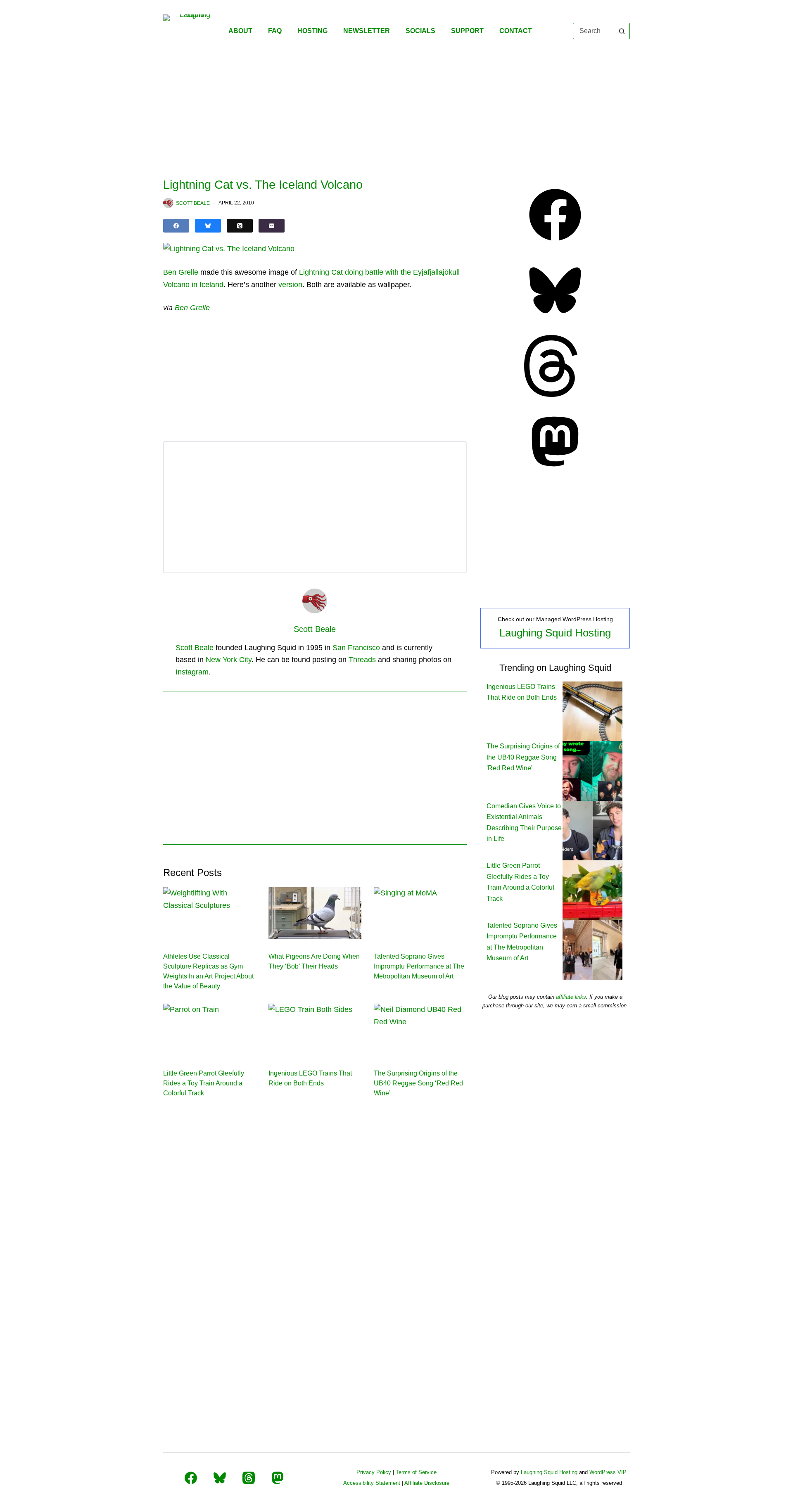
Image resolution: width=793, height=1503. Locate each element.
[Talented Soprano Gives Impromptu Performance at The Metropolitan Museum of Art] (420, 913)
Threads (362, 659)
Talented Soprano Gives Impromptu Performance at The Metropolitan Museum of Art (419, 966)
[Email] (272, 226)
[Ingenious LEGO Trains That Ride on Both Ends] (314, 1030)
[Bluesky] (208, 226)
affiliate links (571, 997)
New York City (229, 659)
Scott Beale (195, 647)
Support (467, 30)
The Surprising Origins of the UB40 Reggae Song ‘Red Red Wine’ (418, 1083)
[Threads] (240, 226)
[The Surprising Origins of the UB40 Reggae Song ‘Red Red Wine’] (420, 1030)
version (290, 284)
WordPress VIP (608, 1472)
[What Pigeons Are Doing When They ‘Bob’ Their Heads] (314, 913)
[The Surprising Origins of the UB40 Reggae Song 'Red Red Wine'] (592, 770)
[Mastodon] (555, 470)
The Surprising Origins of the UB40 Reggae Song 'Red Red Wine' (523, 757)
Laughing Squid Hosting (555, 633)
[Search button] (621, 31)
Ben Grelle (180, 272)
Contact (515, 30)
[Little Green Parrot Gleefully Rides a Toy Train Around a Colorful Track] (209, 1030)
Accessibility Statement (371, 1483)
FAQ (275, 30)
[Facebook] (176, 226)
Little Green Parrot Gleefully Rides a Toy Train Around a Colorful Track (203, 1083)
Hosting (312, 30)
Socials (420, 30)
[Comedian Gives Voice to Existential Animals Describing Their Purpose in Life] (592, 829)
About (240, 30)
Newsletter (366, 30)
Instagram (192, 672)
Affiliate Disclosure (426, 1483)
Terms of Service (416, 1472)
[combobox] (593, 31)
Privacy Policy (373, 1472)
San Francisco (356, 647)
